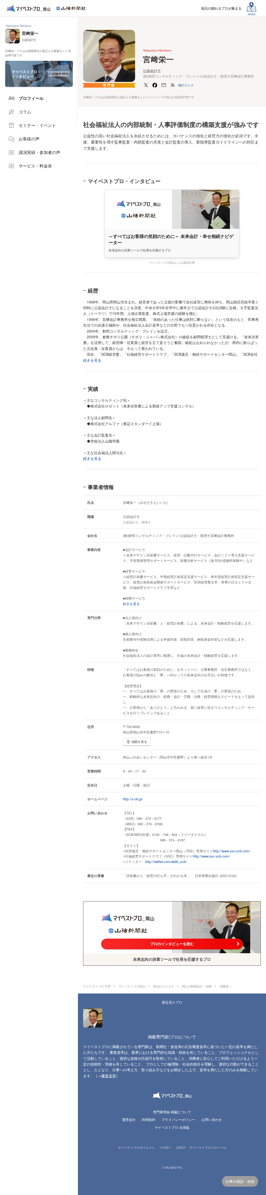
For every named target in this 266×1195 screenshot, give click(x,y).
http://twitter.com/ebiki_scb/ (166, 861)
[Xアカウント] (146, 85)
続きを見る (92, 360)
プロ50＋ (165, 1147)
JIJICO (180, 1147)
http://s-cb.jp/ (133, 798)
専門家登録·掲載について (172, 1111)
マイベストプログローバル (208, 1147)
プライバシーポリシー (178, 1119)
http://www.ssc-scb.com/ (211, 856)
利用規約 (148, 1119)
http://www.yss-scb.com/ (231, 850)
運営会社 (129, 1119)
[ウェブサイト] (164, 85)
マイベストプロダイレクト (136, 1147)
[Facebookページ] (155, 85)
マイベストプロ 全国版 (172, 1127)
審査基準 (108, 1075)
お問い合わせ (212, 1119)
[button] (186, 85)
